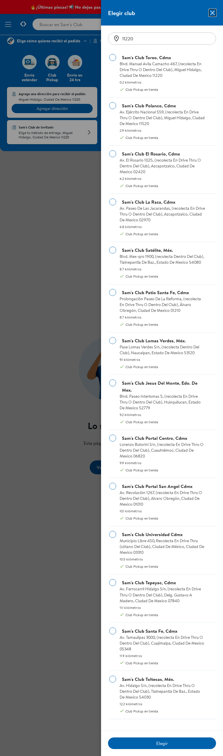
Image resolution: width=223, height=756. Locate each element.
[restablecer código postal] (116, 38)
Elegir (162, 743)
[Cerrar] (212, 12)
